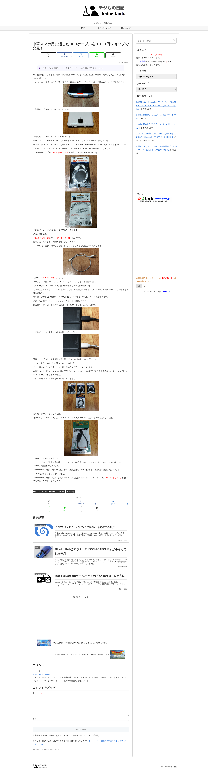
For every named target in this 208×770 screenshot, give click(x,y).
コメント (37, 692)
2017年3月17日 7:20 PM (41, 674)
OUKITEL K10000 (41, 492)
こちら (170, 291)
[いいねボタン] (139, 286)
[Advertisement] (81, 616)
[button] (174, 40)
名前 (34, 718)
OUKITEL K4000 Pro (58, 492)
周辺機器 (71, 492)
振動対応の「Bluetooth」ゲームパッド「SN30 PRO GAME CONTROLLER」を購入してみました (156, 105)
